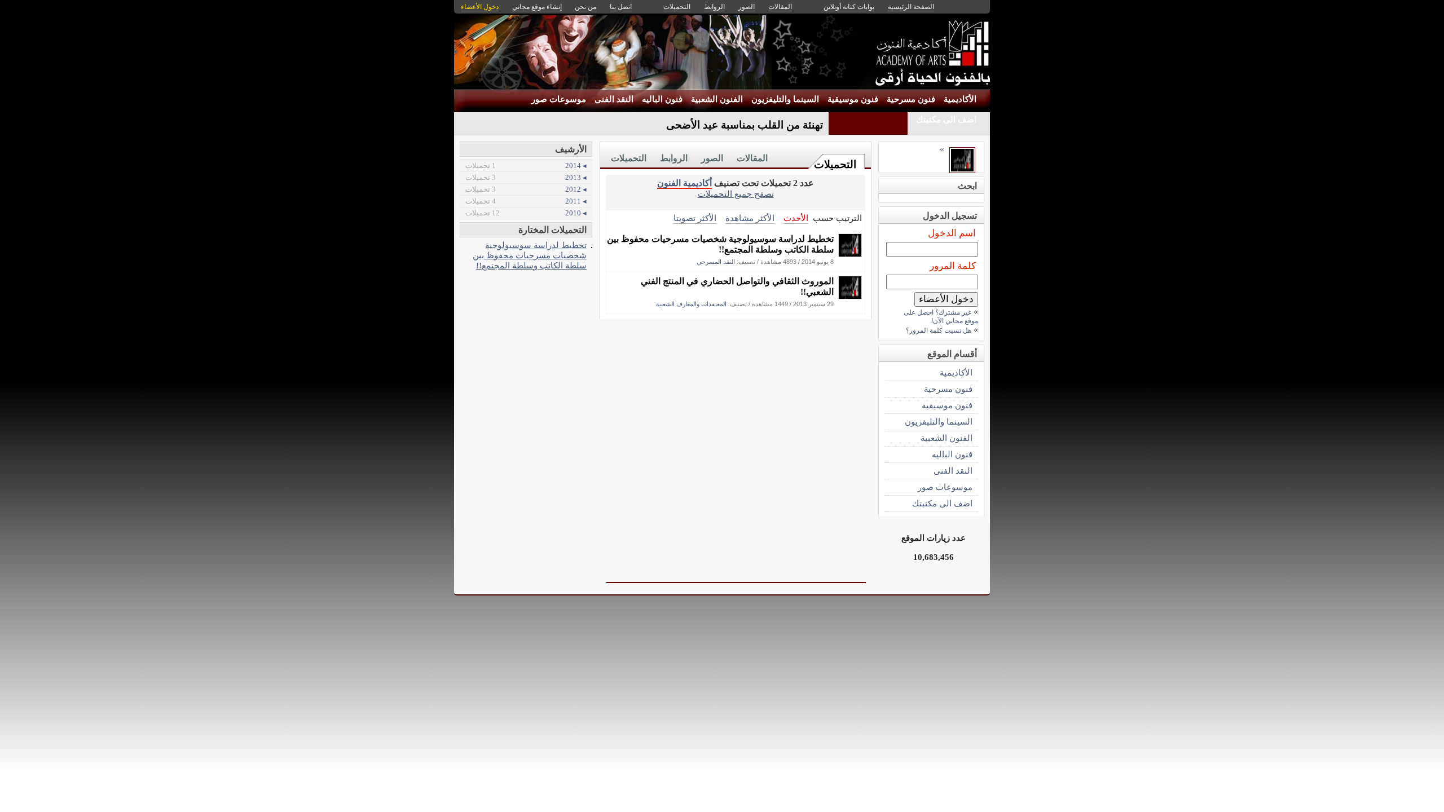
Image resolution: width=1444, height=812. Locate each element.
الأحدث (795, 218)
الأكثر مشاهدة (749, 218)
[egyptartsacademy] (850, 254)
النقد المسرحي (716, 261)
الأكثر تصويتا (694, 218)
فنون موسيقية (852, 99)
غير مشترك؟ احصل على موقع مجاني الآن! (941, 316)
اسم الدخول (952, 233)
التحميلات (835, 164)
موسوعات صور (558, 99)
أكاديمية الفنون (684, 183)
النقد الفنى (614, 99)
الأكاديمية (960, 99)
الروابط (674, 158)
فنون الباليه (662, 99)
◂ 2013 (526, 177)
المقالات (752, 158)
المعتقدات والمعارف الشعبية (691, 304)
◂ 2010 (526, 213)
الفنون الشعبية (717, 99)
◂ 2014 (526, 165)
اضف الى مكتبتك (946, 119)
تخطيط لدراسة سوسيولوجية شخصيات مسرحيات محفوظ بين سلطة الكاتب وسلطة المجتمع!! (720, 244)
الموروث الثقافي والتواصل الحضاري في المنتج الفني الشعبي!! (737, 286)
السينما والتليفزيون (785, 99)
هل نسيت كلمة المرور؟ (938, 330)
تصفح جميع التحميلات (736, 193)
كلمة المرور (953, 266)
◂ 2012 (526, 189)
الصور (712, 158)
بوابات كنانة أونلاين (849, 7)
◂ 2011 (526, 201)
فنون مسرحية (911, 99)
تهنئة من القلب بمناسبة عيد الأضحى (744, 125)
